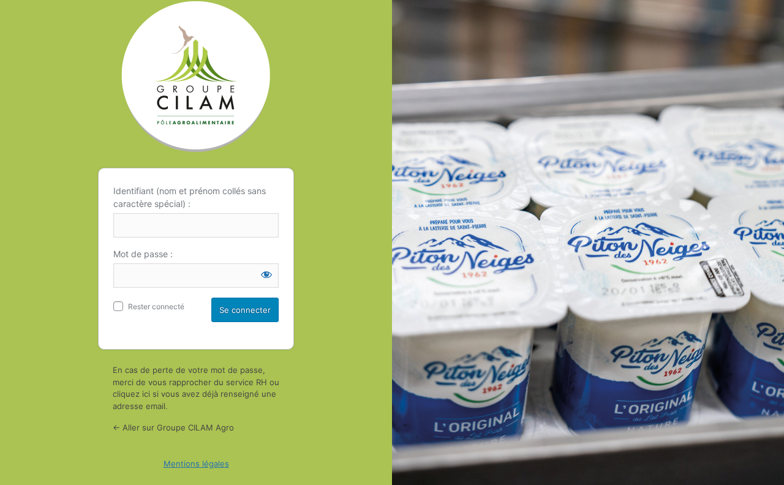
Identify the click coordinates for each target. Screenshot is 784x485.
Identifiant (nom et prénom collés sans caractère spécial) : (189, 197)
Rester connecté (156, 306)
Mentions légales (196, 463)
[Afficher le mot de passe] (266, 274)
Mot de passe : (143, 254)
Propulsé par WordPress (196, 76)
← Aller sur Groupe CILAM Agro (173, 427)
